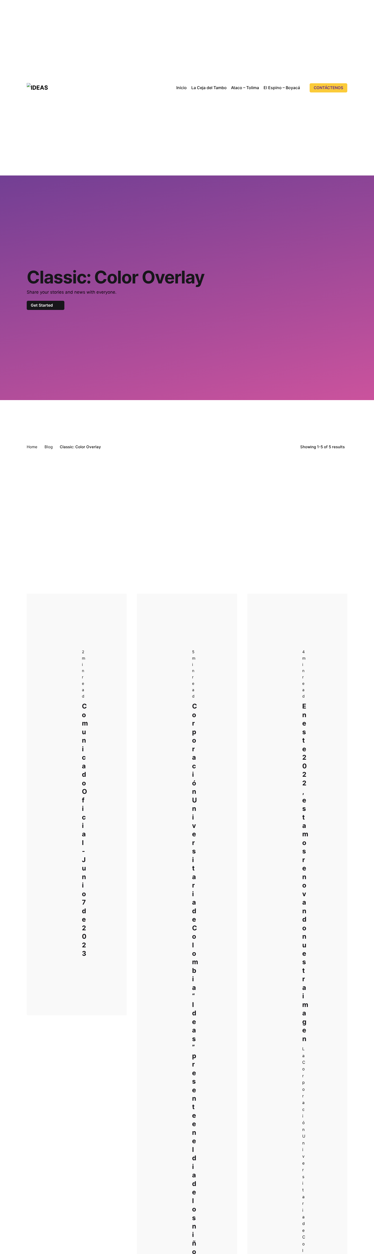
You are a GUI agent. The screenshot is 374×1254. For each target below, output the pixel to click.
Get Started (42, 305)
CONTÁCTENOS (328, 87)
